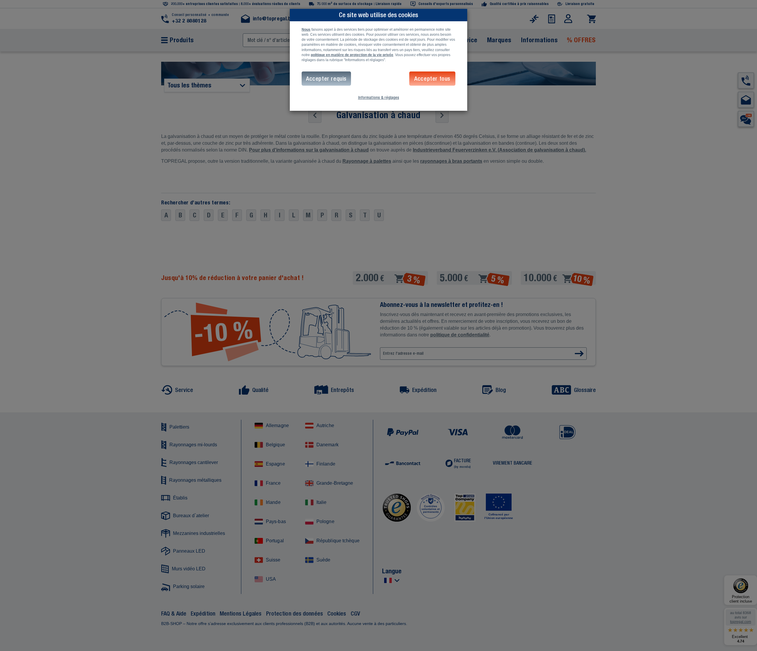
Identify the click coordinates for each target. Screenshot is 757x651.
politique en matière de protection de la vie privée (352, 55)
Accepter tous (432, 78)
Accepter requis (326, 78)
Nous (306, 29)
